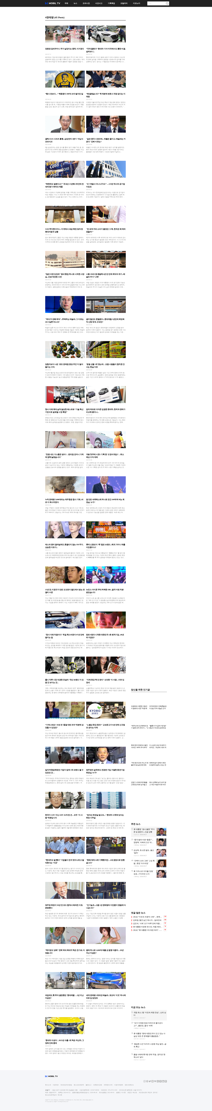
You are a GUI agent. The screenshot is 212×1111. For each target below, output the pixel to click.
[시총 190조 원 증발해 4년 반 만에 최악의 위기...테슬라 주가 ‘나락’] (106, 268)
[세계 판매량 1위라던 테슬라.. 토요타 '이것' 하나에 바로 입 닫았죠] (106, 989)
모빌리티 (124, 3)
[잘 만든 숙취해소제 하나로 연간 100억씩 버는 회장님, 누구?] (106, 494)
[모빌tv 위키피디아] (155, 1082)
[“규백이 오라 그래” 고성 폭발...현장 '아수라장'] (149, 863)
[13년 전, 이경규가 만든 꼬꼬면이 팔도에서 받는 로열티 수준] (65, 584)
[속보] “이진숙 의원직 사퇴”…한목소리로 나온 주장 (148, 917)
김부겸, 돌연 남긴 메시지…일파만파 (147, 920)
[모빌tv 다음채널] (152, 1082)
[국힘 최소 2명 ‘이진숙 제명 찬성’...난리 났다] (149, 1015)
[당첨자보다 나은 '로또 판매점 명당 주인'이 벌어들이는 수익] (65, 358)
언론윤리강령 (97, 1085)
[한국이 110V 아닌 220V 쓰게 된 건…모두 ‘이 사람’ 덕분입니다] (65, 809)
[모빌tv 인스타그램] (144, 1082)
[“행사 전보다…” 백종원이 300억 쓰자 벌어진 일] (65, 88)
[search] (167, 3)
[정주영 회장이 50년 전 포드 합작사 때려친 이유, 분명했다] (65, 899)
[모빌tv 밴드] (158, 1082)
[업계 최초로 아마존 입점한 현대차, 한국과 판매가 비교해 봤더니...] (106, 404)
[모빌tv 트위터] (150, 1082)
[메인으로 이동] (52, 4)
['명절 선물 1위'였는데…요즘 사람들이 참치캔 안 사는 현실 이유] (106, 358)
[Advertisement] (149, 805)
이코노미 (136, 3)
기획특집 (111, 3)
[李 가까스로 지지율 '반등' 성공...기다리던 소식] (149, 874)
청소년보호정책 (79, 1085)
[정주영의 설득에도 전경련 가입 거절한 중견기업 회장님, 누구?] (106, 764)
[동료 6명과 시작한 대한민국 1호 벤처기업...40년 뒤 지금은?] (106, 629)
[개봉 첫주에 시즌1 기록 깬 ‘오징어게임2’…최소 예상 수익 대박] (106, 449)
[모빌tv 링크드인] (163, 1082)
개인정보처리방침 (66, 1085)
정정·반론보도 (129, 1085)
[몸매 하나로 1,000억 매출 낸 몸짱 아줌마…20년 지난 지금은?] (106, 944)
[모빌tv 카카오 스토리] (160, 1082)
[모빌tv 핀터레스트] (147, 1082)
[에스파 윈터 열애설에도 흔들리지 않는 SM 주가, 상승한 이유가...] (65, 539)
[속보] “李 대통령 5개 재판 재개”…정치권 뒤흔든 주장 (148, 930)
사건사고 (98, 3)
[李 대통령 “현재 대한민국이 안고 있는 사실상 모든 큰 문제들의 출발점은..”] (149, 1036)
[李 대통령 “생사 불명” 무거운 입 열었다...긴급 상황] (149, 832)
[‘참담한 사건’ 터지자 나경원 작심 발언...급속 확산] (149, 1046)
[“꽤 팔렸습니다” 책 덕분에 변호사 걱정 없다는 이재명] (106, 88)
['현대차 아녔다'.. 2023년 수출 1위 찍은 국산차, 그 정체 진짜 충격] (65, 1035)
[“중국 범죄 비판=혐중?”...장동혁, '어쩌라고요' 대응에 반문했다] (149, 842)
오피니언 (86, 3)
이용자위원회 (118, 1085)
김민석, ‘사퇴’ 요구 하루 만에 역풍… (147, 923)
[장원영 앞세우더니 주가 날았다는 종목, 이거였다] (65, 43)
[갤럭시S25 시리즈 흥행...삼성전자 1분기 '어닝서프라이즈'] (65, 133)
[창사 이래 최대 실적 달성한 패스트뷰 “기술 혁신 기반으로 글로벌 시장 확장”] (65, 404)
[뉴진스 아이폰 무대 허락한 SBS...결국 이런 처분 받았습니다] (106, 584)
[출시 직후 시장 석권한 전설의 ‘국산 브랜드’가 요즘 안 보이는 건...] (65, 674)
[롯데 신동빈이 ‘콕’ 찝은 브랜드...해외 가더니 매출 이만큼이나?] (106, 539)
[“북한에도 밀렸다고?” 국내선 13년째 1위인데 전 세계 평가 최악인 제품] (65, 178)
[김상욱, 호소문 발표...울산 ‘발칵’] (149, 853)
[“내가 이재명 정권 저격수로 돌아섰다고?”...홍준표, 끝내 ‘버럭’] (149, 1025)
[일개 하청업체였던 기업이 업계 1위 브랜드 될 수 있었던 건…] (65, 764)
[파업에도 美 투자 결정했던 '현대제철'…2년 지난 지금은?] (65, 989)
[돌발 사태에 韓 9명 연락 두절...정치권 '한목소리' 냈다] (149, 1057)
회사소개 (48, 1085)
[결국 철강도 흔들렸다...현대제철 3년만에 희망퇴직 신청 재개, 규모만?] (106, 313)
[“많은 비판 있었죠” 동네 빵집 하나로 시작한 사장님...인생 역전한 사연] (65, 268)
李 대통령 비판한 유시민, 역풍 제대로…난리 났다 (148, 927)
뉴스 (75, 3)
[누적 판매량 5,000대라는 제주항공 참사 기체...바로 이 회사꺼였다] (65, 494)
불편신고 (88, 1085)
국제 (66, 3)
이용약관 (56, 1085)
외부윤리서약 (108, 1085)
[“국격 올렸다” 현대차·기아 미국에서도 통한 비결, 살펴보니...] (106, 43)
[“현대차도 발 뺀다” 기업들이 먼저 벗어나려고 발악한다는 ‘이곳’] (65, 854)
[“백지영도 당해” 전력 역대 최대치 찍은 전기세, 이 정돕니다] (65, 944)
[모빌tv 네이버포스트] (166, 1082)
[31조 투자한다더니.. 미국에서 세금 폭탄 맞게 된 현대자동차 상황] (65, 223)
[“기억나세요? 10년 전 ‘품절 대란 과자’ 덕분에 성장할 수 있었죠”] (65, 719)
